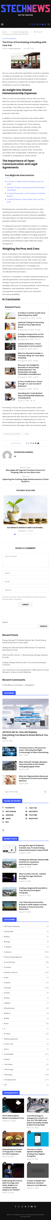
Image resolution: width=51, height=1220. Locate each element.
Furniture (26, 967)
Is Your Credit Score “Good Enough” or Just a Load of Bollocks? (30, 383)
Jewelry (26, 993)
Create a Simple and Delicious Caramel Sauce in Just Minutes (37, 1183)
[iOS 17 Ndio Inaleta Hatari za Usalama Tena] (13, 1106)
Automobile (26, 931)
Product (26, 1034)
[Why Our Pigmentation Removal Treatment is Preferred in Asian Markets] (9, 780)
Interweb (26, 988)
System (26, 1059)
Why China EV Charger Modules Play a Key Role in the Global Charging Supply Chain (33, 764)
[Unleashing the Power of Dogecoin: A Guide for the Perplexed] (13, 1139)
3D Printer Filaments (26, 926)
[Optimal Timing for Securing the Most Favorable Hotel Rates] (10, 326)
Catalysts (26, 947)
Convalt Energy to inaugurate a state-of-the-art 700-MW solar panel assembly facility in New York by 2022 (37, 1120)
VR (26, 1085)
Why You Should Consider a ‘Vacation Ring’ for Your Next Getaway (31, 355)
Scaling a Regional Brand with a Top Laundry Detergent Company (33, 890)
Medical (26, 1013)
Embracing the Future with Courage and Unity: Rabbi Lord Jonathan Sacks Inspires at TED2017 (12, 1185)
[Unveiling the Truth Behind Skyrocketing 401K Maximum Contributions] (10, 397)
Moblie (26, 1018)
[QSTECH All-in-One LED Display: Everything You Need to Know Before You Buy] (25, 714)
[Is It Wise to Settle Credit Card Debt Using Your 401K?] (10, 315)
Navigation (30, 685)
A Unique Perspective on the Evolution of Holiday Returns (31, 335)
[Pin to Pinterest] (35, 443)
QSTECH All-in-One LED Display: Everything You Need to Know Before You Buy (25, 735)
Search (5, 622)
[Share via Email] (38, 443)
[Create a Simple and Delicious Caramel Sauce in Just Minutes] (38, 1170)
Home (4, 32)
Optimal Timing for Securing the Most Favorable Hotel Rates (31, 324)
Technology (26, 1069)
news (27, 434)
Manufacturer (26, 1008)
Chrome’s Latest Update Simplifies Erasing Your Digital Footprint (36, 1153)
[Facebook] (29, 24)
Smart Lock (26, 1044)
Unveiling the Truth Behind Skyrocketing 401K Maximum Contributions (31, 395)
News (26, 1023)
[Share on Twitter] (33, 443)
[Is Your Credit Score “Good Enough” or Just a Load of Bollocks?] (10, 385)
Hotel (26, 977)
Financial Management (20, 32)
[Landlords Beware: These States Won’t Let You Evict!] (10, 346)
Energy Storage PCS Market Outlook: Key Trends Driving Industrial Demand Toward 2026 (24, 641)
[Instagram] (35, 24)
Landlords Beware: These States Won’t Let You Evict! (30, 345)
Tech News (26, 1064)
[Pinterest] (37, 24)
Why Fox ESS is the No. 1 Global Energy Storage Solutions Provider (32, 876)
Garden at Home (26, 972)
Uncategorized (26, 1080)
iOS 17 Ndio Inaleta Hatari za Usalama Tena (13, 1117)
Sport (26, 1049)
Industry (26, 983)
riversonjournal (14, 48)
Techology (26, 1075)
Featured (26, 952)
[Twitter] (32, 24)
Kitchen (26, 998)
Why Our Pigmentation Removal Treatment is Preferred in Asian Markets (33, 778)
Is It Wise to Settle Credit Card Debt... (25, 527)
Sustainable (26, 1054)
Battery (26, 937)
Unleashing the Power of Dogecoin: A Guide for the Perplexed (12, 1151)
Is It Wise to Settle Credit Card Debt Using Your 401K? (31, 314)
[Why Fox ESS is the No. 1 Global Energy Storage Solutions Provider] (9, 877)
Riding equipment (26, 1039)
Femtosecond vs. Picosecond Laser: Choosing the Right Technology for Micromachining (33, 750)
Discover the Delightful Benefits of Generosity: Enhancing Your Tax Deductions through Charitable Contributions (29, 369)
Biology (26, 942)
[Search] (48, 24)
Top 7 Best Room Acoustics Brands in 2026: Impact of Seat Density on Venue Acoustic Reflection (25, 671)
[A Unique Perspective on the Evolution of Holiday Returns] (10, 336)
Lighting (26, 1003)
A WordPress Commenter (12, 685)
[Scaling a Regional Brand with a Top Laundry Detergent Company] (9, 891)
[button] (6, 516)
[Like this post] (28, 443)
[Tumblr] (39, 24)
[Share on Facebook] (30, 443)
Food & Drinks (26, 962)
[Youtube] (42, 24)
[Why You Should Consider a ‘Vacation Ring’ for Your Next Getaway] (10, 357)
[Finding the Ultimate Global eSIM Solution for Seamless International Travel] (9, 863)
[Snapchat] (45, 24)
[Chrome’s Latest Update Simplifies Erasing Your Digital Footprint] (38, 1139)
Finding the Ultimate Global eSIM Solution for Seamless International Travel (33, 862)
